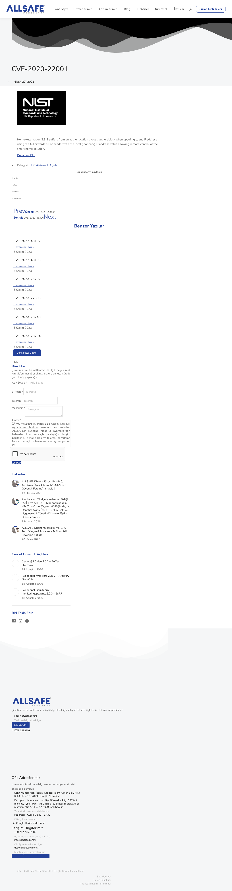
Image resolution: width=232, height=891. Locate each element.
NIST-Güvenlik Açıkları (44, 165)
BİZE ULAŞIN (19, 724)
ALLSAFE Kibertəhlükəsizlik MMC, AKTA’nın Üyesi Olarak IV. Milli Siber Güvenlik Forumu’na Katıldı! (43, 485)
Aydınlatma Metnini (25, 427)
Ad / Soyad (19, 382)
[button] (89, 179)
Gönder (16, 462)
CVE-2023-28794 (27, 336)
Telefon (16, 401)
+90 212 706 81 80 (25, 832)
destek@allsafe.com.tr (26, 847)
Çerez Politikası (102, 880)
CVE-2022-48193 (27, 260)
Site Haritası (104, 876)
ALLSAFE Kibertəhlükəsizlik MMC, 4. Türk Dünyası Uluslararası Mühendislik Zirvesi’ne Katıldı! (45, 531)
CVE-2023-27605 (27, 298)
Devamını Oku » (23, 247)
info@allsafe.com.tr (25, 840)
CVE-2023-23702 (27, 279)
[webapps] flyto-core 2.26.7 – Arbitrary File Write (45, 577)
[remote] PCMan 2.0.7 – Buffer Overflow (40, 563)
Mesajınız (18, 408)
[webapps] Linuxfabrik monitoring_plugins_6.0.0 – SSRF (42, 591)
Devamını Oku (26, 155)
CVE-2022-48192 (27, 241)
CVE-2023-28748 (27, 317)
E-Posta (17, 392)
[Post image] (15, 483)
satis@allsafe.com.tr (25, 715)
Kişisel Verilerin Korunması (95, 883)
